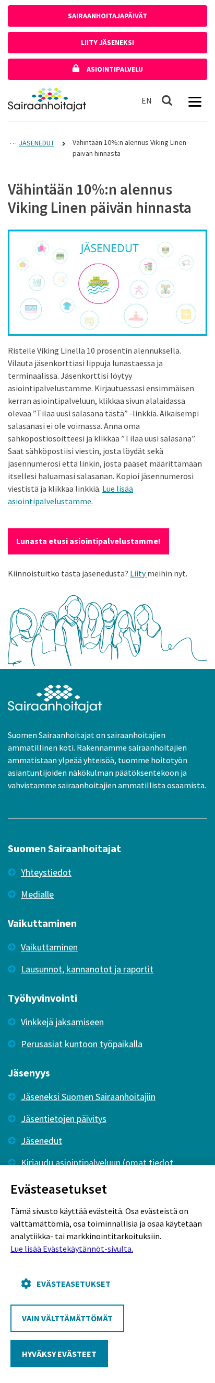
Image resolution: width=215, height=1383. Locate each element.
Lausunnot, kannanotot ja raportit (87, 969)
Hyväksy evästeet (59, 1353)
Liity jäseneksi (107, 42)
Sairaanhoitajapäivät (107, 15)
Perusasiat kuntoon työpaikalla (81, 1044)
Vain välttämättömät (67, 1318)
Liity (138, 573)
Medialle (37, 894)
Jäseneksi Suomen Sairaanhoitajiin (88, 1097)
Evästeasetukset (74, 1283)
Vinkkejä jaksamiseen (62, 1022)
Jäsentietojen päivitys (63, 1119)
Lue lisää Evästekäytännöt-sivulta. (71, 1248)
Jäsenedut (41, 1141)
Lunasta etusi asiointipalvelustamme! (88, 541)
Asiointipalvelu (114, 69)
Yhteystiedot (46, 872)
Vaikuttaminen (49, 947)
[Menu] (194, 100)
